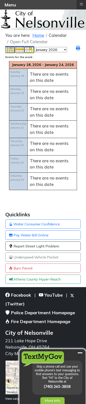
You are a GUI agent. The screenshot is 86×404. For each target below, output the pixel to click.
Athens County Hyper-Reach (37, 279)
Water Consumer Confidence (36, 224)
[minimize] (80, 353)
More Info (52, 400)
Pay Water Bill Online (31, 235)
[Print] (78, 48)
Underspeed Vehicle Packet (35, 257)
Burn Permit (23, 268)
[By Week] (20, 49)
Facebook (20, 295)
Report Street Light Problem (36, 246)
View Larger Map (17, 398)
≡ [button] (81, 4)
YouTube (53, 295)
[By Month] (10, 49)
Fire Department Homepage (40, 321)
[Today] (29, 49)
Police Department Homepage (42, 312)
